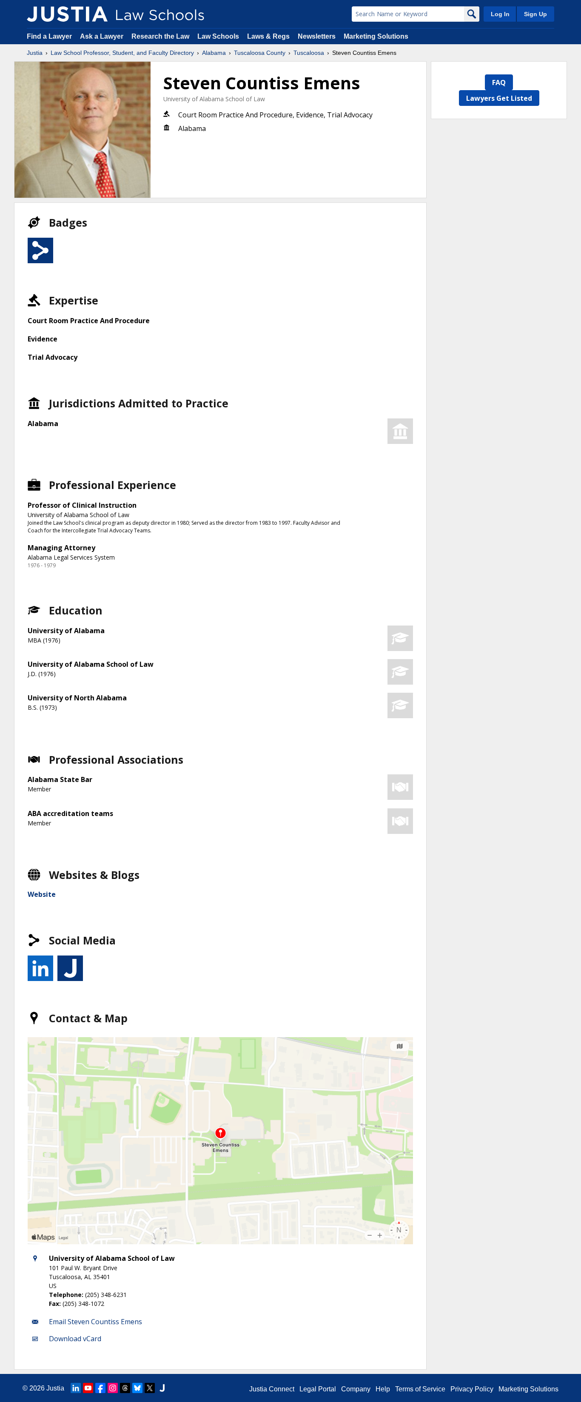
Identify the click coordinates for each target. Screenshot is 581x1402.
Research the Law (160, 36)
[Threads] (125, 1388)
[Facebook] (100, 1388)
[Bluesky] (137, 1388)
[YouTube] (88, 1388)
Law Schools (218, 36)
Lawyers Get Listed (499, 98)
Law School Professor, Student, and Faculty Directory (122, 52)
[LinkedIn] (76, 1388)
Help (383, 1389)
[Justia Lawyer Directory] (162, 1388)
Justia (35, 52)
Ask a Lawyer (102, 36)
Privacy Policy (471, 1389)
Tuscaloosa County (259, 52)
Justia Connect (271, 1389)
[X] (150, 1388)
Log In (500, 14)
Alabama (214, 52)
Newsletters (317, 36)
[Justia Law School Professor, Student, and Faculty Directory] (67, 14)
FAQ (499, 82)
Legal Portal (317, 1389)
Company (355, 1389)
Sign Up (535, 14)
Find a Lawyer (49, 36)
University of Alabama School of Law (214, 99)
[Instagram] (113, 1388)
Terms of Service (420, 1389)
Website (42, 894)
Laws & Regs (268, 36)
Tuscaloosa (308, 52)
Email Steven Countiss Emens (95, 1321)
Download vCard (75, 1338)
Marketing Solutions (376, 36)
